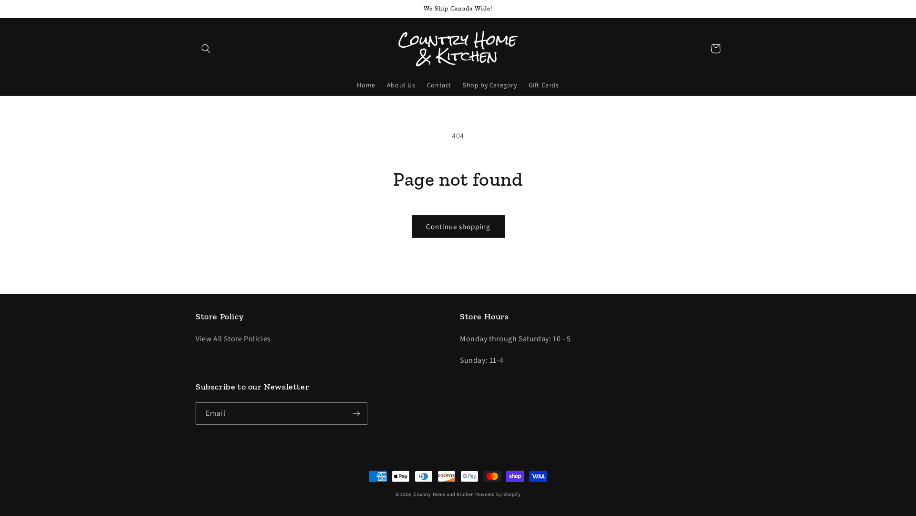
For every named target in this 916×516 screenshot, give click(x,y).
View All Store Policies (233, 339)
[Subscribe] (356, 413)
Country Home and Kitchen (444, 494)
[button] (206, 48)
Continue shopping (458, 226)
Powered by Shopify (498, 494)
